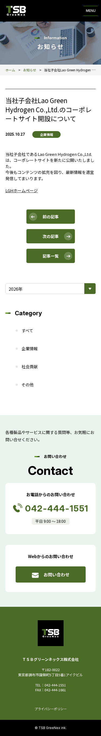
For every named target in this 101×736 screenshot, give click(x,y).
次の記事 (51, 236)
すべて (27, 330)
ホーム (10, 70)
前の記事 (51, 216)
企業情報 (30, 348)
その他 (28, 384)
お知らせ (29, 70)
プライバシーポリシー (50, 708)
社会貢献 (30, 366)
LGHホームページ (21, 190)
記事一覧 (51, 256)
